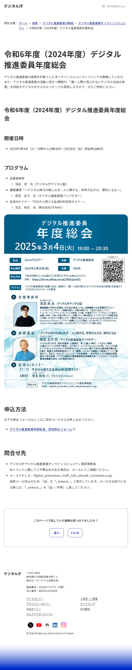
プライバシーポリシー (38, 604)
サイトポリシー (35, 598)
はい (56, 533)
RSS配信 (85, 609)
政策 (35, 23)
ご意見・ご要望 (88, 598)
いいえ (75, 533)
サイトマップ (87, 604)
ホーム (23, 23)
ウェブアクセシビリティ (39, 614)
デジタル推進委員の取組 (57, 23)
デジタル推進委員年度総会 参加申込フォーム (41, 429)
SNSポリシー (33, 609)
